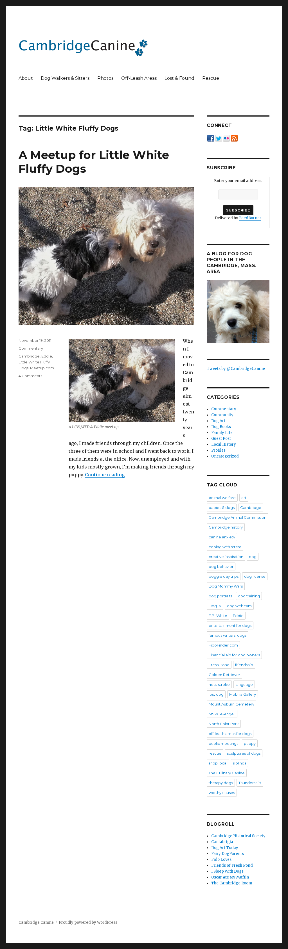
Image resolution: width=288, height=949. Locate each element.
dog (252, 556)
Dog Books (221, 426)
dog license (255, 576)
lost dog (216, 694)
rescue (215, 753)
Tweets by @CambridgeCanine (236, 368)
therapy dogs (221, 782)
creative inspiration (226, 556)
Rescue (210, 78)
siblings (239, 763)
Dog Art (218, 420)
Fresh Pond (219, 665)
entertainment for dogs (230, 625)
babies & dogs (222, 507)
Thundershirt (249, 782)
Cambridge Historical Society (238, 836)
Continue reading (105, 474)
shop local (218, 763)
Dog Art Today (224, 847)
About (26, 78)
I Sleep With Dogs (227, 871)
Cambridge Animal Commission (237, 517)
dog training (249, 596)
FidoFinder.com (223, 645)
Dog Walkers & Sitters (65, 78)
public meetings (223, 743)
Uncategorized (225, 456)
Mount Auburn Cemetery (231, 704)
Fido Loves (221, 859)
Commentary (31, 348)
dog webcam (239, 606)
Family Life (222, 432)
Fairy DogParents (227, 853)
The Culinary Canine (227, 773)
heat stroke (219, 684)
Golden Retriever (224, 674)
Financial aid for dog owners (234, 655)
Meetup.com (42, 368)
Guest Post (221, 438)
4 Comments (30, 376)
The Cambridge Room (231, 883)
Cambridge (29, 356)
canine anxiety (222, 537)
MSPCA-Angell (222, 714)
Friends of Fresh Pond (232, 865)
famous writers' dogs (227, 635)
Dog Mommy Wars (226, 586)
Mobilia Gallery (242, 694)
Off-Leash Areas (139, 78)
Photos (105, 78)
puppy (250, 743)
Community (222, 415)
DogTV (215, 606)
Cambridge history (226, 527)
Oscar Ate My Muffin (230, 877)
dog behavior (221, 566)
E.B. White (218, 615)
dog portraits (220, 596)
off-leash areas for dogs (230, 733)
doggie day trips (223, 576)
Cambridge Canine (36, 922)
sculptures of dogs (243, 753)
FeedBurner (250, 218)
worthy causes (222, 792)
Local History (223, 444)
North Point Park (224, 724)
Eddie (46, 356)
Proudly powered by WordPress (88, 922)
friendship (244, 665)
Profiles (218, 450)
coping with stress (225, 547)
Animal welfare (222, 497)
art (243, 497)
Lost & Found (179, 78)
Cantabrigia (222, 841)
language (244, 684)
